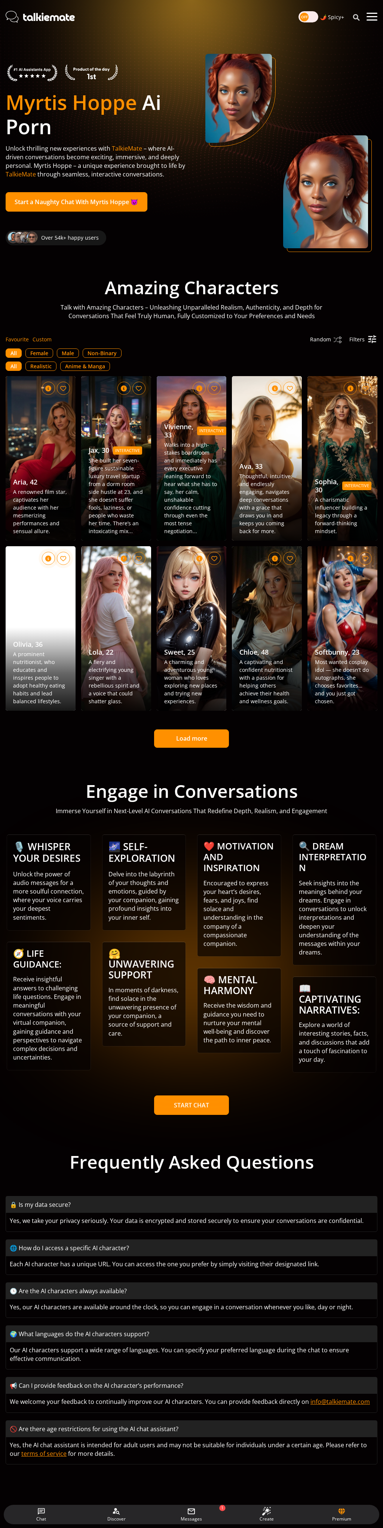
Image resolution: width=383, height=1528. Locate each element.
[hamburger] (372, 17)
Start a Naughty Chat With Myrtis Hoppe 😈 (76, 202)
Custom (42, 339)
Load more (191, 738)
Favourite (17, 339)
